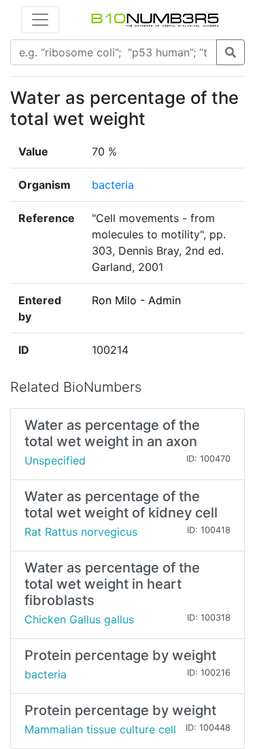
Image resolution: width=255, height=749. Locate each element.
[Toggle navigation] (40, 19)
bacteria (113, 184)
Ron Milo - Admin (136, 300)
